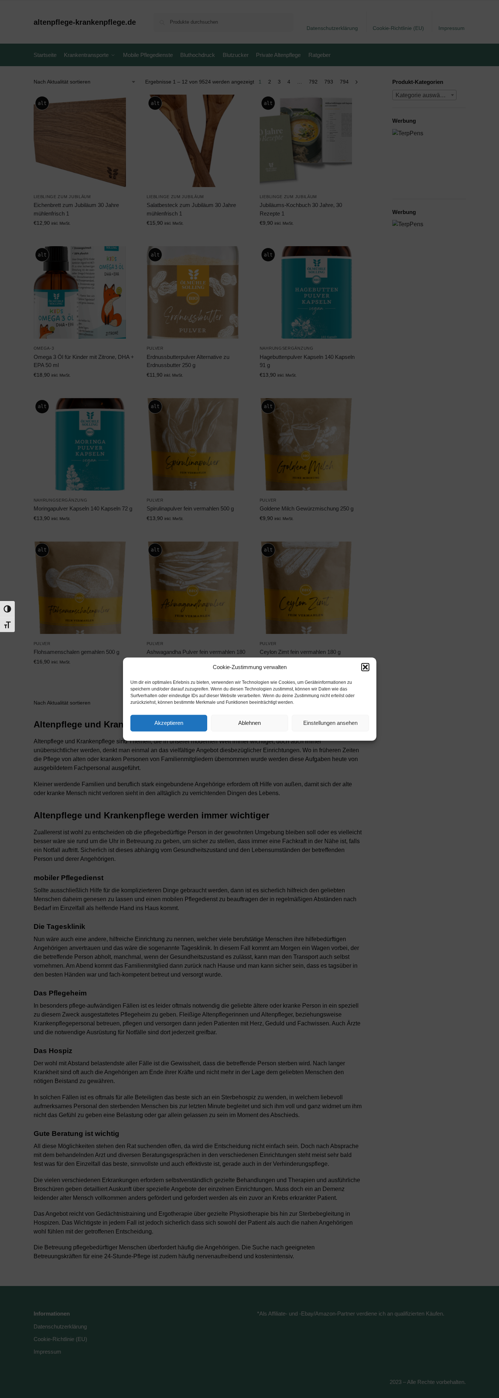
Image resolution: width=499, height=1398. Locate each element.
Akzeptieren (168, 723)
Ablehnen (249, 723)
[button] (365, 667)
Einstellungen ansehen (330, 723)
